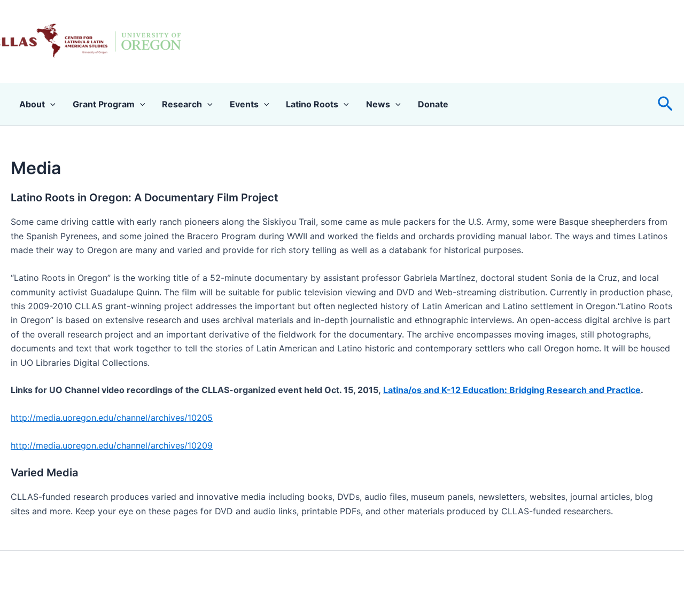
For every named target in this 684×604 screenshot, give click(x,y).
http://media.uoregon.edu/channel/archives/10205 (112, 417)
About (32, 104)
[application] (50, 104)
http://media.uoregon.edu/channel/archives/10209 (112, 445)
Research (182, 104)
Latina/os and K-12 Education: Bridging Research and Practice (512, 390)
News (378, 104)
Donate (433, 104)
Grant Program (104, 104)
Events (244, 104)
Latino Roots (312, 104)
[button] (665, 104)
